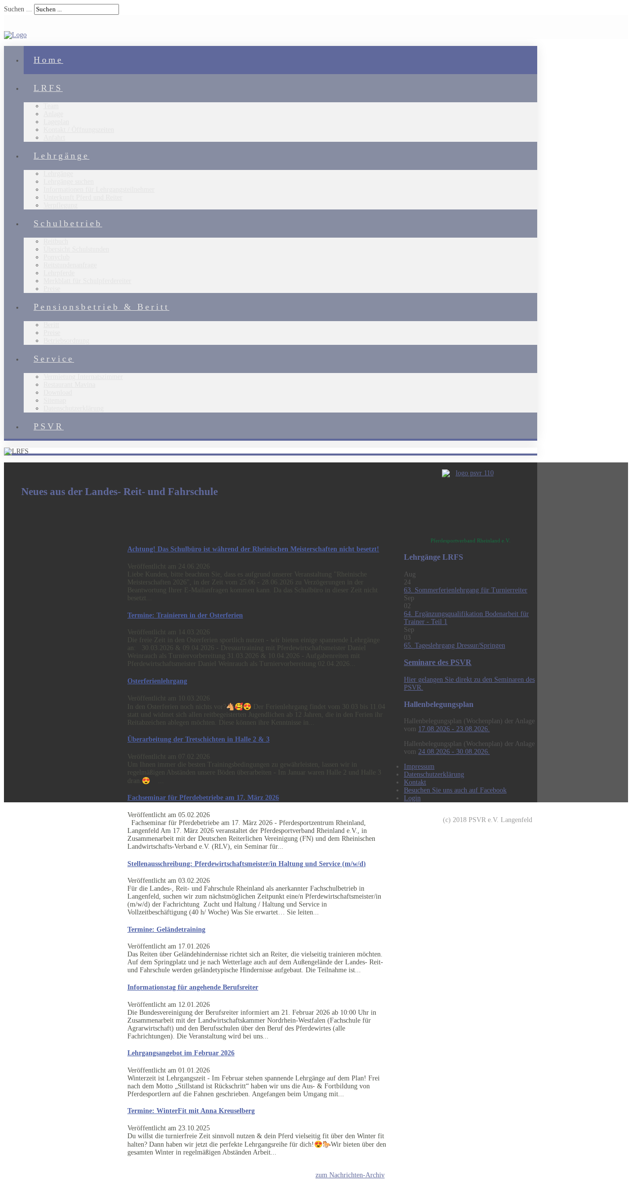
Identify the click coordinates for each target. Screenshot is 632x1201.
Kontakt (415, 782)
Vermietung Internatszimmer (83, 376)
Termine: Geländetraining (166, 929)
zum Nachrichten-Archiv (350, 1175)
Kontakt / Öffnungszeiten (78, 129)
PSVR (49, 426)
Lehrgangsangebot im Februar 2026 (181, 1053)
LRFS (48, 88)
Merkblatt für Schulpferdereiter (87, 281)
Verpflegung (60, 205)
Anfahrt (54, 137)
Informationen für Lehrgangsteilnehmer (99, 189)
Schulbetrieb (68, 223)
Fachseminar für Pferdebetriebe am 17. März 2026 (203, 797)
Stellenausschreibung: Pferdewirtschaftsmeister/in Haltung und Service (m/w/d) (246, 864)
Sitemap (54, 400)
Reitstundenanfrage (70, 265)
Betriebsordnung (66, 340)
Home (48, 60)
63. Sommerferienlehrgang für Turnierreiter (465, 590)
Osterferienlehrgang (157, 681)
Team (51, 106)
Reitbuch (55, 241)
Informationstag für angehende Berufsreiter (192, 987)
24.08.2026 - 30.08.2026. (454, 751)
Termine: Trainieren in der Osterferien (185, 615)
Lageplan (56, 121)
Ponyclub (56, 257)
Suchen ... (18, 9)
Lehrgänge (61, 156)
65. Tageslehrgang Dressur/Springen (454, 645)
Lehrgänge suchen (68, 181)
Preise (51, 288)
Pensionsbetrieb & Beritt (101, 307)
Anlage (53, 114)
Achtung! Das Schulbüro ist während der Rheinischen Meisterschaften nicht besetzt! (253, 549)
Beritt (51, 325)
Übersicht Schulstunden (76, 249)
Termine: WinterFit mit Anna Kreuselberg (191, 1111)
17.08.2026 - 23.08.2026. (454, 729)
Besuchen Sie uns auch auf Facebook (455, 790)
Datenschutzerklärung (73, 408)
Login (412, 798)
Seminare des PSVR (438, 662)
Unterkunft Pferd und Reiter (82, 197)
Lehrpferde (59, 273)
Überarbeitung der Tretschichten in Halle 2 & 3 (198, 739)
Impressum (419, 766)
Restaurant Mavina (69, 384)
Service (54, 359)
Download (57, 392)
